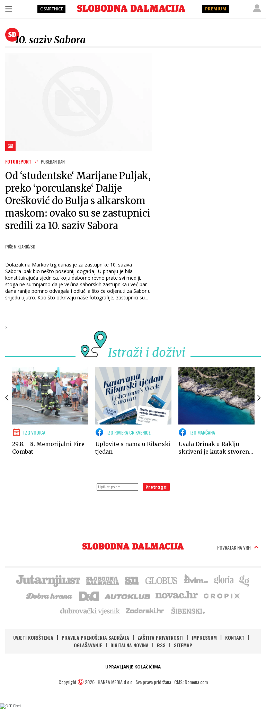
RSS (161, 645)
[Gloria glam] (245, 580)
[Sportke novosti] (132, 580)
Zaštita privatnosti (161, 637)
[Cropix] (221, 595)
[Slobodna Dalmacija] (131, 8)
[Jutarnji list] (47, 580)
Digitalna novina (129, 645)
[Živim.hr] (196, 580)
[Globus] (161, 580)
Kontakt (235, 637)
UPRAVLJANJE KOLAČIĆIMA (133, 667)
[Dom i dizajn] (89, 595)
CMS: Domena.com (191, 681)
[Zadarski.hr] (145, 611)
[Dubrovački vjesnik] (90, 611)
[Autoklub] (128, 595)
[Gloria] (223, 580)
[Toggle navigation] (8, 8)
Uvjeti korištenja (33, 637)
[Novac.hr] (177, 595)
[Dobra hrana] (49, 595)
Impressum (204, 637)
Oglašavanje (88, 645)
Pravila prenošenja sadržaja (95, 637)
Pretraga (156, 487)
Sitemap (183, 645)
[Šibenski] (187, 611)
